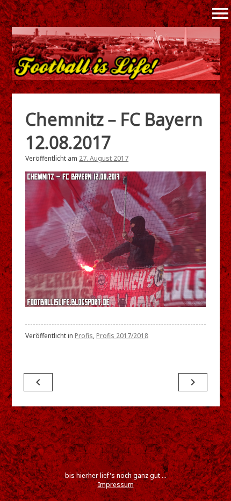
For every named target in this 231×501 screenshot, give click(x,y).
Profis (84, 335)
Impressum (116, 484)
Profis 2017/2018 (122, 335)
